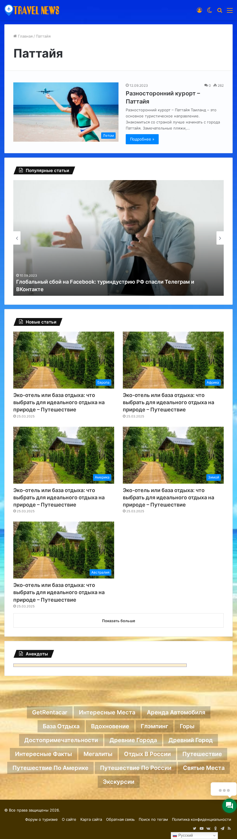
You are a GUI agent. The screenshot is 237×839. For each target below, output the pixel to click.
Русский (185, 835)
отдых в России (147, 754)
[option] (118, 238)
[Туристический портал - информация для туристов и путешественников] (31, 10)
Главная (25, 36)
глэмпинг (154, 726)
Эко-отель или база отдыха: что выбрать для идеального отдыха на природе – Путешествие (59, 402)
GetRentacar (49, 712)
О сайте (69, 819)
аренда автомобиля (176, 712)
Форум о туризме (41, 819)
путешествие (202, 754)
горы (187, 726)
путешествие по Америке (50, 767)
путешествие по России (135, 767)
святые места (204, 767)
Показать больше (118, 620)
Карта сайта (91, 819)
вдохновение (110, 726)
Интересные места (107, 712)
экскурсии (118, 781)
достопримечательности (61, 740)
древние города (133, 740)
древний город (191, 740)
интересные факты (43, 754)
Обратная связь (120, 819)
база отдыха (61, 726)
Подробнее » (142, 139)
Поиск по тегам (153, 819)
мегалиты (98, 754)
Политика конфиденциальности (201, 819)
